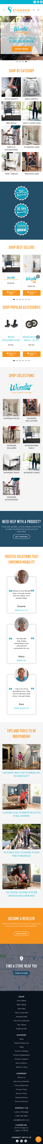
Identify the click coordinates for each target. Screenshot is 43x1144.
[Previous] (4, 39)
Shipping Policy (21, 1097)
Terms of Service (21, 1101)
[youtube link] (25, 1141)
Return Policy (21, 1093)
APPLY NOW (21, 934)
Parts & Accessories (21, 1021)
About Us (21, 1077)
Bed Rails (21, 1009)
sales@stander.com (21, 1120)
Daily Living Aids (21, 1013)
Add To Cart (12, 293)
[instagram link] (34, 2)
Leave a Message (21, 1112)
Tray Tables (21, 1025)
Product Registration (21, 1055)
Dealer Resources (21, 1043)
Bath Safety (21, 1005)
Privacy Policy (21, 1089)
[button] (4, 10)
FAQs (21, 1047)
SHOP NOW (21, 49)
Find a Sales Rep (21, 1085)
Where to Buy (21, 1067)
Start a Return (21, 1063)
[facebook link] (38, 2)
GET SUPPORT (21, 537)
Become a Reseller (21, 1081)
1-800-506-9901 (21, 1116)
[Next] (39, 39)
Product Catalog (21, 1051)
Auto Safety (21, 1001)
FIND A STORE (21, 973)
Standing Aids (21, 1017)
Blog (21, 1039)
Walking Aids (21, 1029)
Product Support (21, 1059)
